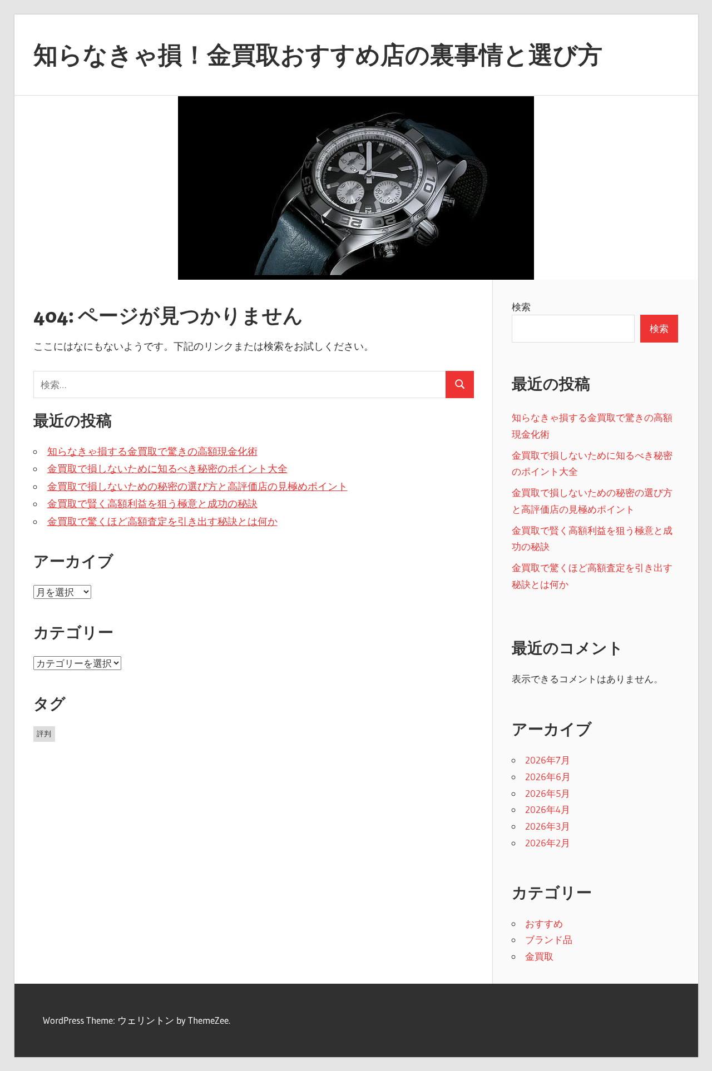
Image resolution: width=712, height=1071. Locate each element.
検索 (521, 307)
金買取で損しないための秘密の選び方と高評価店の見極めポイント (197, 486)
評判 (44, 733)
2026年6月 (548, 776)
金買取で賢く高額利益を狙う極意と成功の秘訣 (152, 504)
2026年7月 (547, 760)
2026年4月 (547, 809)
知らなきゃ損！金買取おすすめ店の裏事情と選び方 (317, 54)
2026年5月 (547, 793)
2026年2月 (547, 843)
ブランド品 (548, 939)
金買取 (539, 956)
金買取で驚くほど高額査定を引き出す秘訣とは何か (162, 521)
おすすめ (544, 923)
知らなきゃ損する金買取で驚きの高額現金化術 (152, 451)
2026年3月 (547, 826)
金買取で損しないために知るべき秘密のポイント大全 (167, 469)
